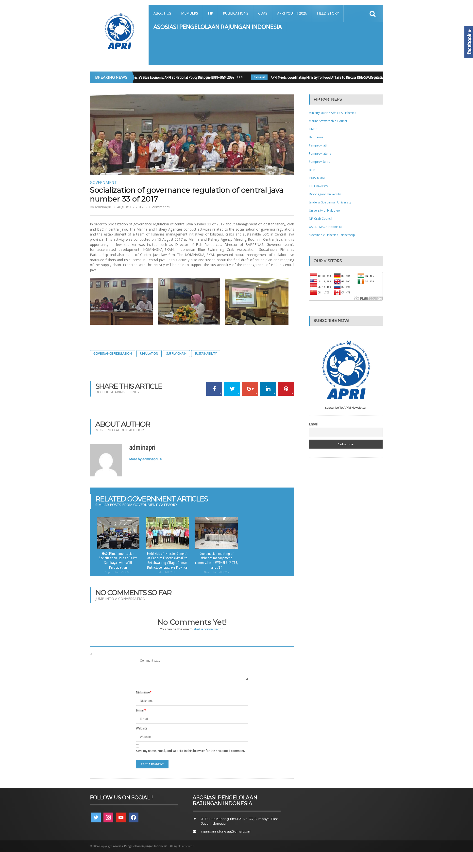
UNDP (313, 129)
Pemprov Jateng (320, 153)
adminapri (103, 207)
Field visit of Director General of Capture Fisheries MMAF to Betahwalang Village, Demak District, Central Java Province (167, 560)
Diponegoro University (325, 194)
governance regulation (112, 353)
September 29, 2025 (118, 572)
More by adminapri (143, 459)
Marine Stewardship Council (328, 121)
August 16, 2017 (130, 207)
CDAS (262, 13)
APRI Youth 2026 (292, 13)
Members (189, 13)
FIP (210, 13)
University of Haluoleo (324, 210)
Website (141, 728)
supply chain (176, 353)
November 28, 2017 (216, 572)
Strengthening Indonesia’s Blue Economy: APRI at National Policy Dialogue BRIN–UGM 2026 (161, 77)
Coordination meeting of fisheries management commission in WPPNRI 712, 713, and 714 (216, 560)
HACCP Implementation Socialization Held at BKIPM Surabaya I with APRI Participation (118, 560)
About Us (162, 13)
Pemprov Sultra (319, 162)
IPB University (318, 186)
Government (251, 77)
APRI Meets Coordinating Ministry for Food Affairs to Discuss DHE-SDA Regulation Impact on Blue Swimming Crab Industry (347, 77)
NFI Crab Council (320, 219)
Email (313, 424)
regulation (149, 353)
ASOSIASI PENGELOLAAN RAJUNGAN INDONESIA (217, 26)
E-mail (141, 710)
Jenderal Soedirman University (330, 202)
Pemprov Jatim (319, 145)
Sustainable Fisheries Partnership (332, 235)
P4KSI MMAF (317, 178)
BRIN (312, 170)
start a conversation (208, 629)
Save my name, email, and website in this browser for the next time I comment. (190, 751)
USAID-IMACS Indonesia (325, 227)
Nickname (144, 692)
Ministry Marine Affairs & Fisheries (332, 113)
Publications (235, 13)
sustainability (206, 353)
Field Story (328, 13)
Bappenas (316, 137)
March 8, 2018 (167, 572)
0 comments (159, 207)
